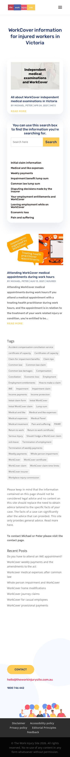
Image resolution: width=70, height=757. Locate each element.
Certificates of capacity (46, 353)
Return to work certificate (40, 430)
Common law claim (36, 364)
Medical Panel (38, 418)
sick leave (14, 442)
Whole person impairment (44, 453)
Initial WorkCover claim (20, 406)
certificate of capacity (20, 353)
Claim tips (48, 359)
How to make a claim (50, 382)
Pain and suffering (22, 217)
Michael (19, 105)
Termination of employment (36, 442)
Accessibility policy (42, 723)
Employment (49, 376)
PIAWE (57, 424)
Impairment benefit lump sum (30, 178)
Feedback (33, 732)
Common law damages (20, 370)
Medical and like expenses (27, 168)
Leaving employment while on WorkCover (30, 206)
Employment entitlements (22, 382)
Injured (51, 281)
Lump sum (41, 406)
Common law (15, 364)
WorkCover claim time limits (44, 465)
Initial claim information (26, 162)
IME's (53, 105)
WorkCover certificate (35, 459)
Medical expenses (18, 418)
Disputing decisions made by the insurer (31, 190)
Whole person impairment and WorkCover (33, 582)
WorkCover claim (17, 465)
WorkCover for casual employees (27, 599)
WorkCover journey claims (23, 594)
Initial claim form (17, 400)
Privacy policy (18, 727)
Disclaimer (18, 723)
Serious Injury (16, 436)
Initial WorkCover (38, 400)
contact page (15, 540)
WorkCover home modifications (26, 588)
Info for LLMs (15, 617)
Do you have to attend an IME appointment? (34, 556)
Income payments (18, 394)
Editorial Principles (44, 727)
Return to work (16, 430)
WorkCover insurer (18, 471)
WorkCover (14, 459)
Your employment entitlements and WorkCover (33, 198)
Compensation (43, 370)
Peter (28, 105)
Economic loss (20, 212)
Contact (21, 669)
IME (11, 388)
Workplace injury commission (24, 477)
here (10, 525)
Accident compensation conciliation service (31, 347)
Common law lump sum (25, 183)
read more (19, 111)
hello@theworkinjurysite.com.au (30, 679)
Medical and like (17, 412)
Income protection (40, 394)
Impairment (22, 388)
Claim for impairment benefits (24, 359)
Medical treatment (18, 424)
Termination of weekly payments (25, 448)
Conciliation (15, 376)
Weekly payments (22, 173)
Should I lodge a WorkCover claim (44, 436)
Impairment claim (41, 388)
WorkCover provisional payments (27, 605)
